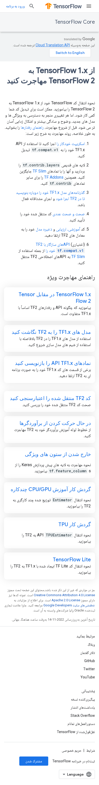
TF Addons (53, 177)
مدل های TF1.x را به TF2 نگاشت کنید (51, 332)
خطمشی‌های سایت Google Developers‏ (69, 605)
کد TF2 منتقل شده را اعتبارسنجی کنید (50, 398)
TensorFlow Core (75, 22)
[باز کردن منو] (89, 6)
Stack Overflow (83, 715)
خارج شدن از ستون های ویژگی (58, 454)
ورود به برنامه (15, 6)
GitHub (89, 661)
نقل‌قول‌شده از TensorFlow (76, 732)
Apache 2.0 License (66, 600)
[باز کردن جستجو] (32, 6)
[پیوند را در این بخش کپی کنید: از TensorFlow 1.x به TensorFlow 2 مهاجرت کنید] (90, 91)
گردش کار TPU (74, 524)
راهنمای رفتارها (32, 127)
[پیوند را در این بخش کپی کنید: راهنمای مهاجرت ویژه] (42, 278)
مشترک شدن (33, 761)
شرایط (90, 750)
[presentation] (49, 80)
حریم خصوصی (71, 750)
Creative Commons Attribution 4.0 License (64, 595)
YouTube (87, 677)
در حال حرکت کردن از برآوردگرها (55, 423)
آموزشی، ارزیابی (68, 229)
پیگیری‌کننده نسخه (83, 699)
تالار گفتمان (87, 653)
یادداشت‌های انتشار (83, 707)
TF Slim (39, 171)
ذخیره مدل (44, 229)
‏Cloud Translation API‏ (53, 45)
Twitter (89, 669)
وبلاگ (91, 645)
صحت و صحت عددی (69, 213)
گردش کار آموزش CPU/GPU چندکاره (51, 489)
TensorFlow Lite (72, 559)
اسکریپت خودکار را (71, 143)
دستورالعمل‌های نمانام (81, 724)
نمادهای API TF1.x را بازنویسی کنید (53, 363)
